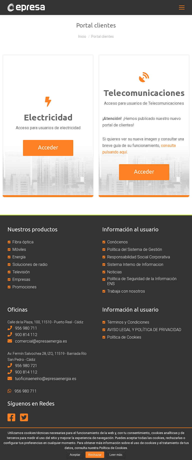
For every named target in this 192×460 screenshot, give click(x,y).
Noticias (114, 272)
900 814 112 (25, 334)
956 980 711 (25, 328)
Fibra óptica (23, 242)
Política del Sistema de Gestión (134, 249)
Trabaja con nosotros (126, 291)
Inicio (82, 36)
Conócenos (117, 242)
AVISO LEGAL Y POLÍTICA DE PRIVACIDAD (144, 329)
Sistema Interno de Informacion (135, 264)
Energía (19, 257)
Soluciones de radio (30, 264)
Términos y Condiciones (128, 322)
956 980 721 (25, 365)
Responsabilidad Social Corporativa (138, 257)
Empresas (21, 279)
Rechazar (95, 455)
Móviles (19, 249)
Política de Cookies (124, 337)
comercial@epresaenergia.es (40, 341)
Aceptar (75, 455)
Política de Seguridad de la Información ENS (141, 281)
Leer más (116, 455)
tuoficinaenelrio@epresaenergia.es (45, 378)
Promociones (24, 287)
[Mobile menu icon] (181, 7)
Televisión (21, 272)
